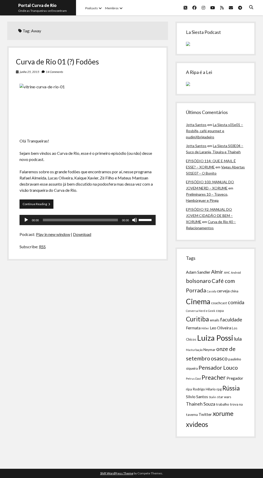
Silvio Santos (197, 396)
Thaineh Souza (200, 404)
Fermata (193, 328)
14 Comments (54, 72)
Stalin (212, 397)
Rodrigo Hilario (204, 389)
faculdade (231, 319)
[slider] (146, 219)
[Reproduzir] (26, 220)
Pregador (235, 378)
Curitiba (197, 319)
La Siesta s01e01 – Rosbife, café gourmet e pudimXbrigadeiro (214, 130)
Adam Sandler (198, 272)
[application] (88, 220)
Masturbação (194, 349)
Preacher (214, 377)
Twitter (205, 414)
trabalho (222, 404)
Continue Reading (38, 205)
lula (238, 339)
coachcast (219, 303)
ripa (189, 389)
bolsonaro (198, 281)
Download (82, 234)
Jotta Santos (196, 124)
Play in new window (53, 234)
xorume (223, 413)
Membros (112, 8)
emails (214, 320)
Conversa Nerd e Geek (200, 310)
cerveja (223, 291)
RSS (42, 246)
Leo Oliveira (220, 328)
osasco (219, 358)
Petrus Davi (193, 378)
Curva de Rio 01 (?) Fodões (57, 61)
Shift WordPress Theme (116, 473)
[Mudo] (134, 220)
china (234, 291)
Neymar (209, 350)
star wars (224, 397)
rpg (219, 389)
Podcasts (91, 8)
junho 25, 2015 (29, 72)
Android (236, 272)
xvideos (197, 424)
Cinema (198, 301)
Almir (217, 272)
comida (236, 302)
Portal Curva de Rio (37, 5)
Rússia (231, 388)
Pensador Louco (218, 367)
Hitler (205, 328)
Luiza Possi (215, 337)
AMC (227, 272)
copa (220, 311)
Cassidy (211, 291)
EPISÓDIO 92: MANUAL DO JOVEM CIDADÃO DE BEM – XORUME (209, 215)
